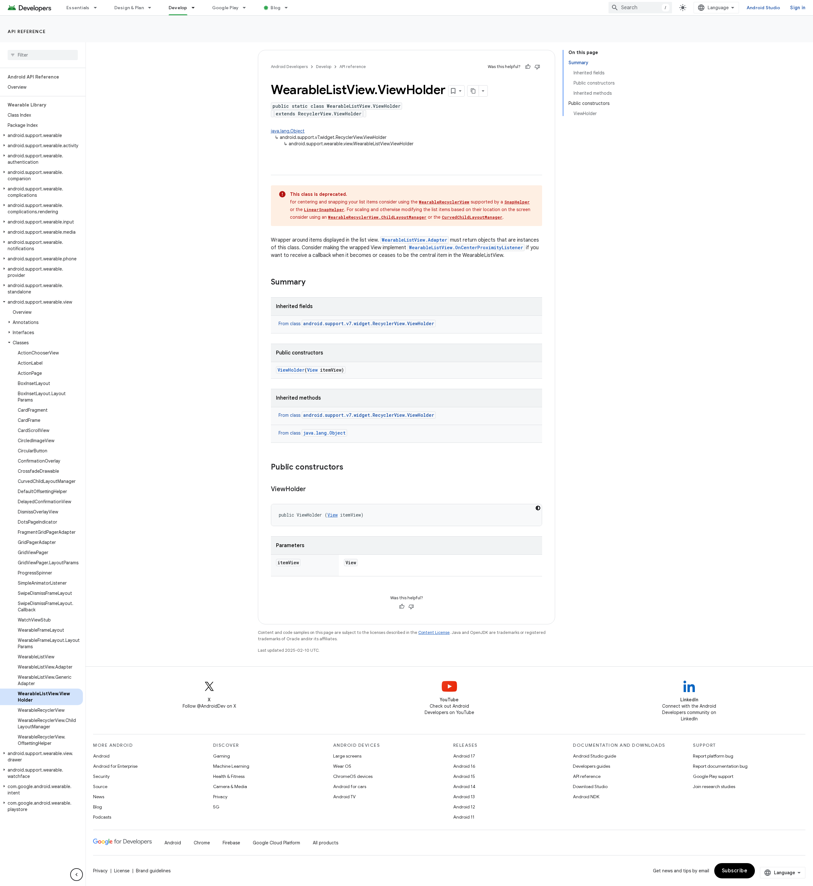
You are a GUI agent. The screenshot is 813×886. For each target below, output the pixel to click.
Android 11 (463, 817)
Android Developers (289, 66)
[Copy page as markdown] (473, 91)
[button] (41, 135)
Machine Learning (231, 766)
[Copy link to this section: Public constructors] (349, 467)
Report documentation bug (720, 766)
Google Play (225, 7)
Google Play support (713, 776)
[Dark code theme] (538, 508)
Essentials (78, 7)
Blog (275, 7)
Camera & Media (230, 786)
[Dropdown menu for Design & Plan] (152, 7)
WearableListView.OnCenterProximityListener (466, 247)
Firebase (231, 843)
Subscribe (735, 871)
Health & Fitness (229, 776)
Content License (434, 632)
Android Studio (763, 7)
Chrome (202, 843)
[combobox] (640, 7)
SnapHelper (517, 201)
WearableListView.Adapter (414, 240)
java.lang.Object (288, 131)
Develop (178, 7)
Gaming (221, 756)
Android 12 (464, 807)
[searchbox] (43, 55)
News (98, 797)
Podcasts (102, 817)
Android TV (344, 797)
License (122, 870)
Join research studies (714, 786)
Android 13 (464, 797)
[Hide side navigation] (76, 874)
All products (325, 843)
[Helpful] (528, 67)
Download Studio (590, 786)
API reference (27, 31)
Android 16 (464, 766)
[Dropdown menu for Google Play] (247, 7)
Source (100, 786)
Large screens (347, 756)
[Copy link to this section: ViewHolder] (312, 489)
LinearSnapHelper (324, 209)
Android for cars (349, 786)
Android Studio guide (594, 756)
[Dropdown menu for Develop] (196, 7)
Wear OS (342, 766)
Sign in (797, 7)
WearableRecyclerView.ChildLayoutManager (377, 217)
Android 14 (464, 786)
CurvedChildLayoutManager (472, 217)
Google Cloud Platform (276, 843)
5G (216, 807)
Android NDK (586, 797)
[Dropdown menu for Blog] (289, 7)
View (312, 370)
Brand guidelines (153, 870)
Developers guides (591, 766)
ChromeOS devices (353, 776)
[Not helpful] (537, 67)
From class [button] (356, 323)
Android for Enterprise (115, 766)
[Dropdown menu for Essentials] (98, 7)
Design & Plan (129, 7)
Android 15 (464, 776)
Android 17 (464, 756)
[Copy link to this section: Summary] (312, 282)
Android (101, 756)
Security (101, 776)
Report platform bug (713, 756)
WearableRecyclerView (444, 201)
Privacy (220, 797)
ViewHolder (291, 370)
